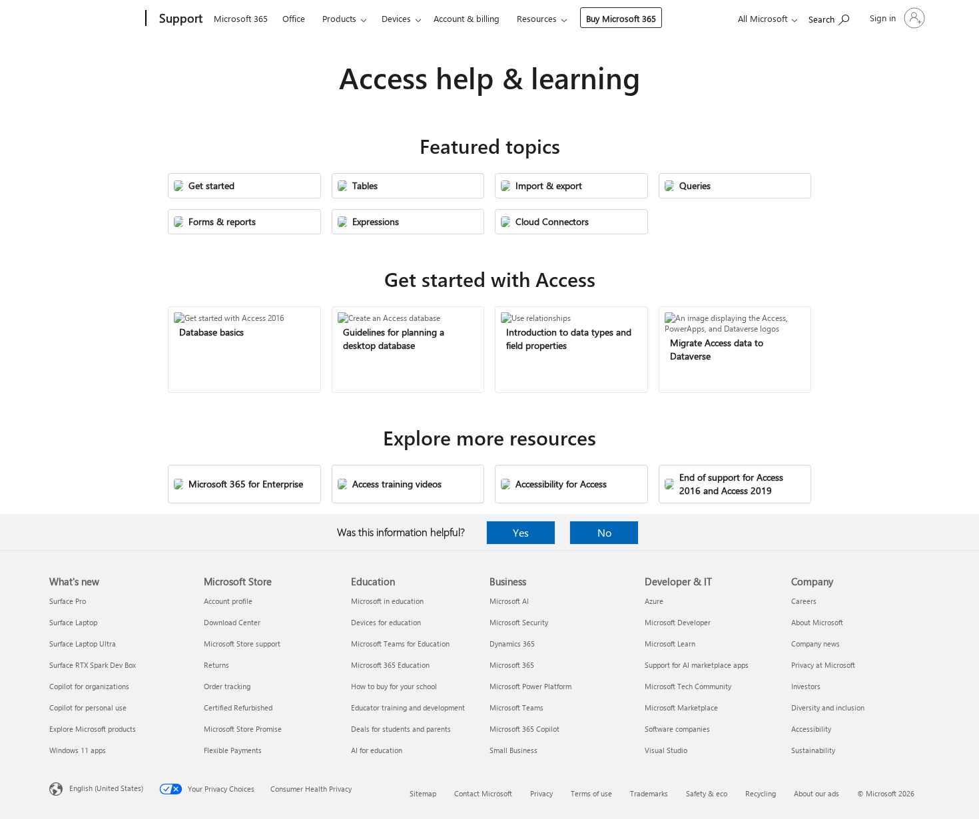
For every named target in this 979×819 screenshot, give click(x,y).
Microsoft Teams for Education (400, 644)
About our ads (816, 793)
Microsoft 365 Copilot (524, 729)
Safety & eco (706, 793)
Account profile (228, 601)
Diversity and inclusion (827, 707)
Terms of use (591, 793)
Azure (654, 601)
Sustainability (813, 750)
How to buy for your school (394, 686)
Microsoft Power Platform (530, 686)
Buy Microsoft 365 (621, 18)
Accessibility (811, 729)
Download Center (232, 622)
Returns (216, 665)
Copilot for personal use (88, 707)
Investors (805, 686)
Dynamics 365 (512, 644)
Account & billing (466, 18)
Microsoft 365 (241, 18)
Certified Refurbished (238, 707)
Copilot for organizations (89, 686)
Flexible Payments (233, 750)
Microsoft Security (519, 622)
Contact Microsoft (483, 793)
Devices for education (386, 622)
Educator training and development (408, 707)
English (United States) (106, 788)
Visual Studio (666, 750)
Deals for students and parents (401, 729)
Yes (521, 532)
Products (339, 18)
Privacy (541, 793)
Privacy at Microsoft (823, 665)
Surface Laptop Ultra (82, 644)
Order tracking (227, 686)
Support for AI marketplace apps (697, 665)
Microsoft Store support (242, 644)
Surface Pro (67, 601)
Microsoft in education (387, 601)
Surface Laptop (73, 622)
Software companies (677, 729)
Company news (815, 644)
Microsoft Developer (678, 622)
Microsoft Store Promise (243, 729)
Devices (396, 18)
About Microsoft (817, 622)
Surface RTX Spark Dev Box (92, 665)
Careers (803, 601)
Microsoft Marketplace (681, 707)
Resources (537, 18)
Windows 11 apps (77, 750)
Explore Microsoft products (92, 729)
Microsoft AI (509, 601)
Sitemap (423, 793)
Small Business (513, 750)
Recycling (760, 793)
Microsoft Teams (516, 707)
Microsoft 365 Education (390, 665)
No (604, 532)
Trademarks (649, 793)
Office (293, 18)
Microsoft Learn (670, 644)
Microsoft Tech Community (688, 686)
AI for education (376, 750)
